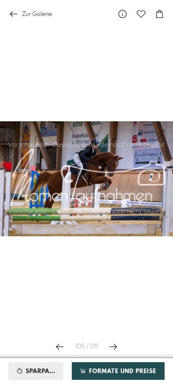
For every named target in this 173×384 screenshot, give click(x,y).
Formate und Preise (121, 371)
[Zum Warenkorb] (160, 14)
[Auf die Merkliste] (141, 14)
